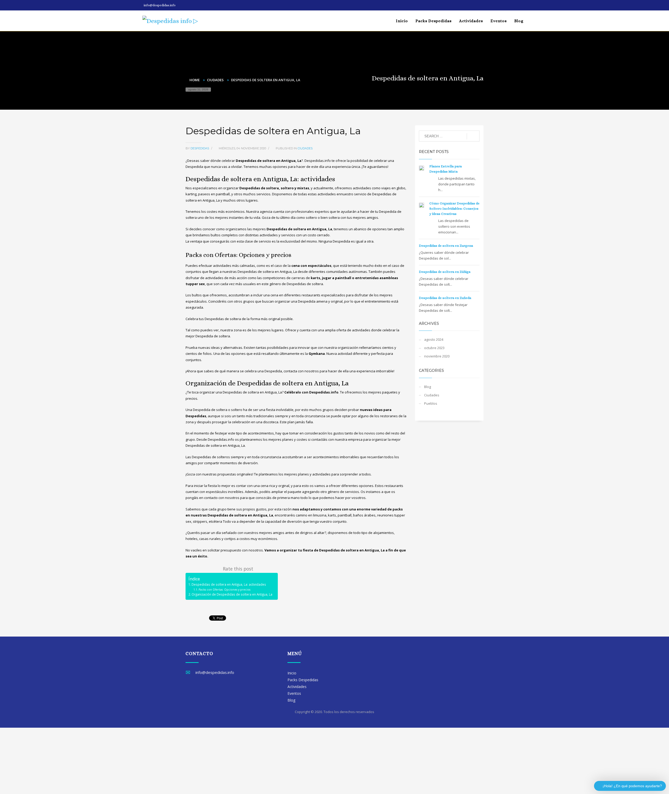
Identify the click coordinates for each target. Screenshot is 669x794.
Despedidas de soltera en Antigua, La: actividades (229, 584)
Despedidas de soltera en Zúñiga (444, 272)
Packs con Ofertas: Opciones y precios (224, 589)
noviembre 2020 (436, 356)
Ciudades (305, 148)
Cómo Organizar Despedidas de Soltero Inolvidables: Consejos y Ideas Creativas (454, 208)
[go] (473, 136)
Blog (427, 386)
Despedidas (200, 148)
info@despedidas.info (160, 5)
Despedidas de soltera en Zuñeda (445, 298)
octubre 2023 (434, 347)
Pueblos (430, 403)
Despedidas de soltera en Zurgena (446, 246)
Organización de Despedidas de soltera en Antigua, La (232, 594)
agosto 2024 (433, 339)
